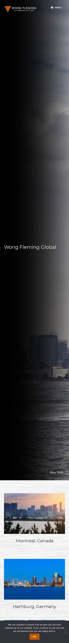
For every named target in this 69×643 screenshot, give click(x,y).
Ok (34, 636)
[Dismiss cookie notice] (65, 631)
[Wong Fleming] (20, 9)
